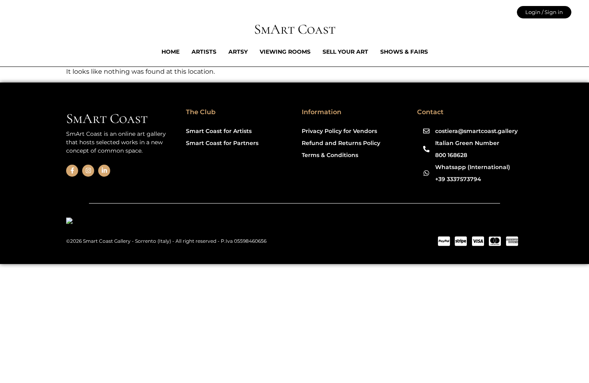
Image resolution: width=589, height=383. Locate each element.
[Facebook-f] (72, 171)
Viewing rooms (285, 51)
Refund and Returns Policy (341, 143)
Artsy (238, 51)
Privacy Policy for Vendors (339, 131)
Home (170, 51)
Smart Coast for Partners (222, 143)
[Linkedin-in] (104, 171)
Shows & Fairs (404, 51)
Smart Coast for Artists (219, 131)
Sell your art (345, 51)
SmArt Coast (294, 29)
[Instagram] (88, 171)
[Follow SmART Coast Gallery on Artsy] (128, 222)
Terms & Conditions (330, 155)
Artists (204, 51)
